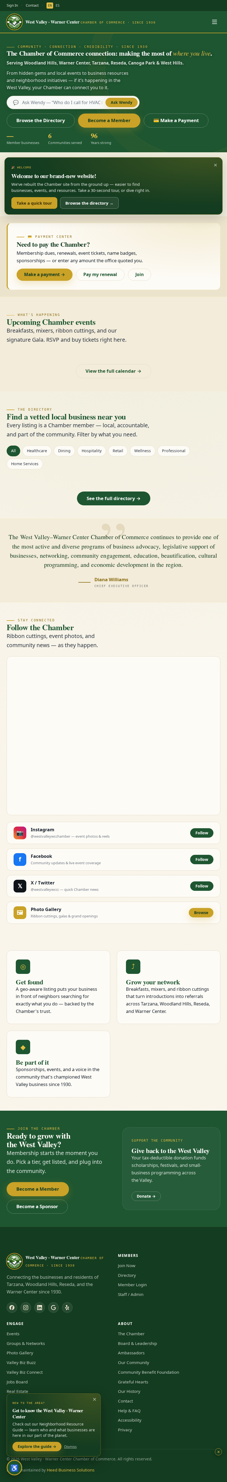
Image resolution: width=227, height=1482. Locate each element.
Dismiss (70, 1446)
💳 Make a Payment (176, 120)
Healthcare (37, 450)
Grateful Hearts (133, 1382)
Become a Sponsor (37, 1206)
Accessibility (129, 1420)
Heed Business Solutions (70, 1470)
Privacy (125, 1429)
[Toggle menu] (214, 22)
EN (50, 5)
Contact (32, 5)
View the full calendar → (113, 371)
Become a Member (109, 120)
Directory (127, 1275)
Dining (64, 450)
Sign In (12, 5)
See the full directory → (114, 498)
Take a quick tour (34, 203)
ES (58, 5)
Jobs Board (17, 1382)
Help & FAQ (129, 1410)
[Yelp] (67, 1307)
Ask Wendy (121, 102)
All (13, 450)
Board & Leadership (137, 1343)
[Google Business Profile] (53, 1307)
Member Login (132, 1284)
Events (13, 1333)
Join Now (126, 1265)
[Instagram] (25, 1307)
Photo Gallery (20, 1352)
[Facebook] (12, 1307)
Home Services (24, 463)
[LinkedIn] (39, 1307)
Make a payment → (44, 274)
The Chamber (131, 1333)
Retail (118, 450)
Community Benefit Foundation (148, 1372)
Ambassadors (131, 1352)
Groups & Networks (26, 1343)
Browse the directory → (89, 203)
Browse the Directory (40, 120)
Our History (129, 1391)
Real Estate (17, 1391)
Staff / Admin (130, 1294)
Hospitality (92, 450)
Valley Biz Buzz (21, 1362)
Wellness (142, 450)
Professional (173, 450)
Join (139, 274)
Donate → (146, 1196)
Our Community (133, 1362)
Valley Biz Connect (25, 1372)
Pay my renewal (100, 274)
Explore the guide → (37, 1446)
